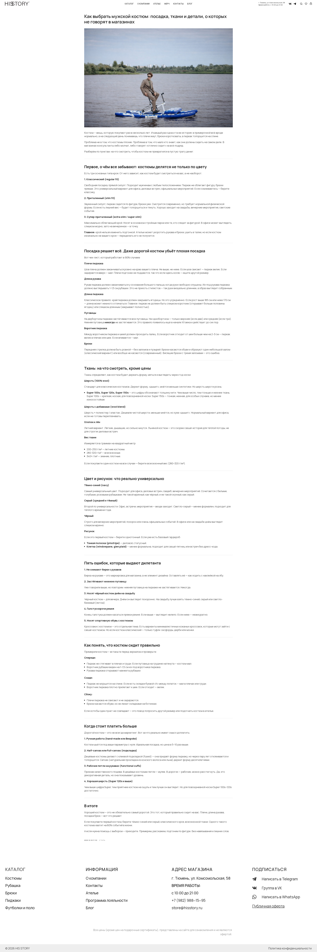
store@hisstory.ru (187, 907)
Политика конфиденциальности (290, 948)
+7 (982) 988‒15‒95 (189, 900)
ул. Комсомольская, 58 (276, 2)
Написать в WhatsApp (281, 896)
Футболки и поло (20, 907)
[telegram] (294, 3)
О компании (143, 3)
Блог (189, 3)
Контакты (178, 3)
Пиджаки (13, 900)
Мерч (167, 3)
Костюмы (13, 878)
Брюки (11, 892)
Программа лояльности (107, 900)
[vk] (290, 3)
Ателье (157, 3)
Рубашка (12, 885)
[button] (301, 3)
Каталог (129, 3)
